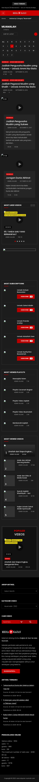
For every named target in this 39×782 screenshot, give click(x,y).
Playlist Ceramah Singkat (22, 390)
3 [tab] (19, 241)
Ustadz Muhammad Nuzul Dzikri (15, 215)
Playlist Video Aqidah (21, 401)
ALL (3, 42)
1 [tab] (15, 241)
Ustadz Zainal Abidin (25, 305)
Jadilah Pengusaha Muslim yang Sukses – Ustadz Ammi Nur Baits (19, 67)
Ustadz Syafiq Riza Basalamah (24, 353)
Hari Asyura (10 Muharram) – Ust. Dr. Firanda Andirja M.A (19, 8)
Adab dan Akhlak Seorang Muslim (24, 461)
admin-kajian (7, 72)
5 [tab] (23, 241)
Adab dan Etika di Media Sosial (24, 477)
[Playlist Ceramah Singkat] (7, 392)
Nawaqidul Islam (19, 379)
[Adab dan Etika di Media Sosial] (9, 480)
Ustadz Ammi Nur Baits (17, 62)
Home (4, 18)
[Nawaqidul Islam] (7, 381)
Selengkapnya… (10, 671)
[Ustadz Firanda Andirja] (9, 325)
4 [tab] (21, 241)
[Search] (36, 13)
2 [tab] (17, 241)
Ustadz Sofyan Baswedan (22, 291)
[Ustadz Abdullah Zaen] (9, 341)
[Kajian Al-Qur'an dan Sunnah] (19, 13)
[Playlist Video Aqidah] (7, 403)
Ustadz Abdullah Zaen (25, 336)
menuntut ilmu (17, 540)
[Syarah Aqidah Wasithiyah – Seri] (9, 496)
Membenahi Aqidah (20, 423)
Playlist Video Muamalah (22, 412)
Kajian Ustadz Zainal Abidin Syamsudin (25, 508)
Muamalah (5, 62)
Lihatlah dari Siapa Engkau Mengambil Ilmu (16, 563)
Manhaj (8, 540)
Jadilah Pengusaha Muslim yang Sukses (17, 123)
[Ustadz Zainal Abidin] (9, 310)
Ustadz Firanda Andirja (23, 322)
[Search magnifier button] (30, 622)
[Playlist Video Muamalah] (7, 414)
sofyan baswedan (11, 543)
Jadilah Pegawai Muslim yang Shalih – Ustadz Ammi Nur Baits (19, 85)
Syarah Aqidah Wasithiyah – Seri (23, 492)
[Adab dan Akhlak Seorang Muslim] (9, 465)
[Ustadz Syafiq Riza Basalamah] (9, 356)
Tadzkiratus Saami (11, 212)
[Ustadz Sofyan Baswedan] (9, 294)
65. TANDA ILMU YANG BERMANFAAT (14, 233)
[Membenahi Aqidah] (7, 425)
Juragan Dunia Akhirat (18, 177)
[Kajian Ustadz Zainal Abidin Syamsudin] (9, 511)
